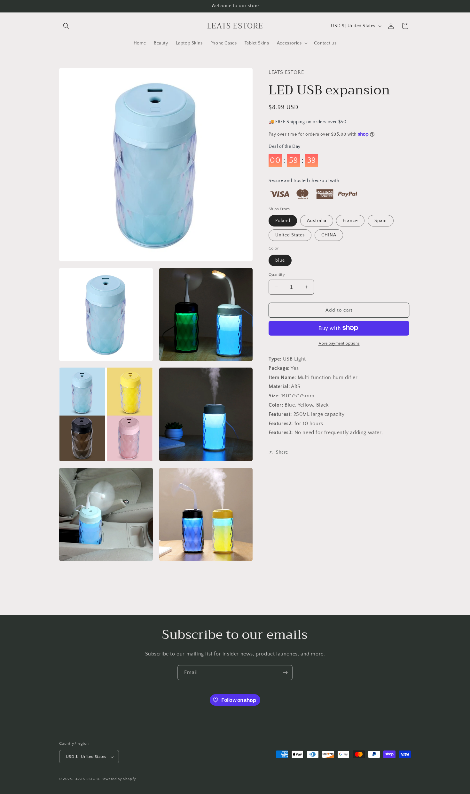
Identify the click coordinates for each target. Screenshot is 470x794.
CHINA (328, 234)
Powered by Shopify (118, 779)
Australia (316, 220)
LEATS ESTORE (87, 779)
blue (280, 260)
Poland (282, 220)
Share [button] (282, 452)
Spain (380, 220)
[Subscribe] (285, 672)
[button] (66, 26)
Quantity (277, 274)
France (350, 220)
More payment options (339, 343)
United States (290, 234)
